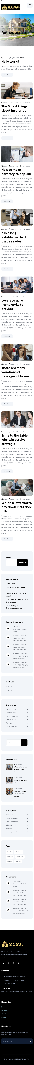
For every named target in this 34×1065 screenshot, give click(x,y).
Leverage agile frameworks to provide (12, 304)
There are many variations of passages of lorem (15, 372)
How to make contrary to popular (16, 172)
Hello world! (10, 61)
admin (5, 58)
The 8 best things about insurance (14, 108)
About (3, 1014)
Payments (9, 723)
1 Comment (26, 58)
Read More (7, 75)
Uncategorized (11, 726)
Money (9, 861)
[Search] (24, 742)
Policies (18, 861)
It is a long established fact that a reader (13, 237)
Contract (18, 852)
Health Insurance (12, 713)
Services (4, 1010)
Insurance (20, 857)
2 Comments (26, 103)
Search (9, 557)
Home (3, 1007)
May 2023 (9, 686)
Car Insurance (11, 709)
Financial (9, 857)
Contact (4, 1017)
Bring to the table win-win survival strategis (14, 439)
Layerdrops (16, 636)
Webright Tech (25, 1059)
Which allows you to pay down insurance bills (16, 507)
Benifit (9, 852)
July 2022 (9, 691)
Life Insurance (11, 720)
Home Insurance (12, 716)
